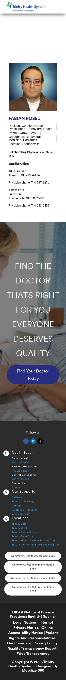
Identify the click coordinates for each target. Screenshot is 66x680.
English (34, 616)
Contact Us (19, 487)
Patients (17, 497)
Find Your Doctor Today (33, 374)
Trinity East (19, 523)
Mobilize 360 (33, 670)
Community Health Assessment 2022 (33, 555)
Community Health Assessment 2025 (33, 578)
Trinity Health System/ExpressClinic (34, 540)
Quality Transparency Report (32, 648)
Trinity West (19, 527)
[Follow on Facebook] (26, 441)
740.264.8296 (20, 470)
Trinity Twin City (22, 536)
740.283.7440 (20, 479)
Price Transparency (33, 653)
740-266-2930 (29, 133)
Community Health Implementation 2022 (33, 567)
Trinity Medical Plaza (25, 532)
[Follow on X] (40, 441)
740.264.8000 (20, 462)
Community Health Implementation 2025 (33, 589)
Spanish (49, 616)
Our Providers (19, 643)
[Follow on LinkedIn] (33, 441)
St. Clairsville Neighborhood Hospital (35, 544)
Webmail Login (21, 513)
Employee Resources (24, 509)
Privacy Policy (45, 643)
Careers (17, 505)
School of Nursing (23, 501)
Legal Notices (25, 622)
